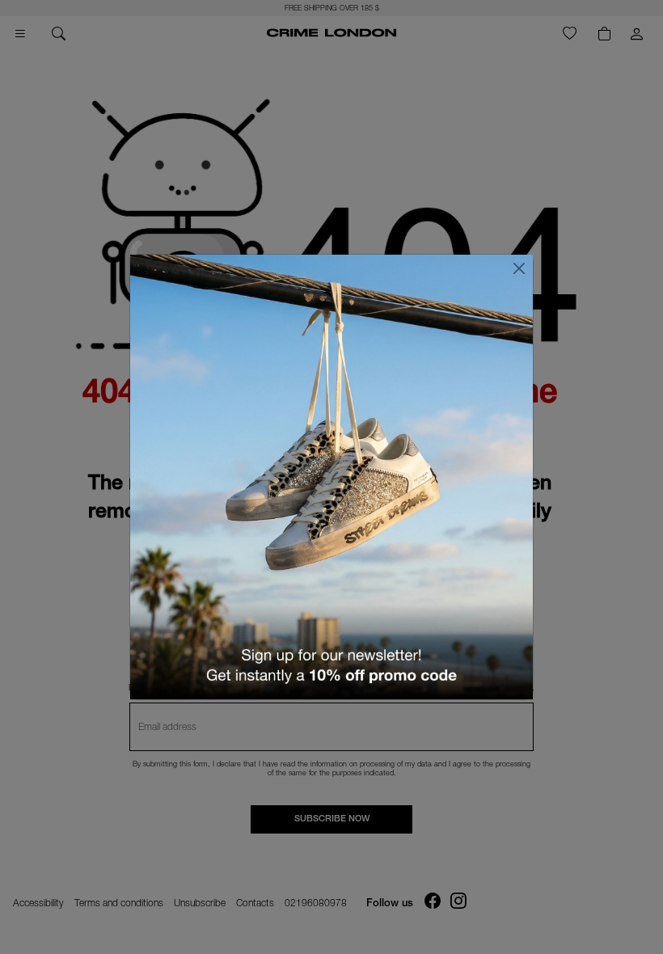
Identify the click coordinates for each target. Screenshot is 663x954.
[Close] (519, 268)
